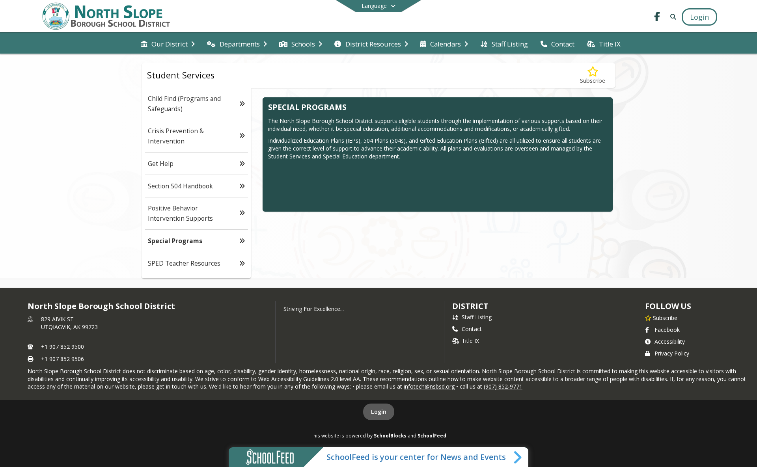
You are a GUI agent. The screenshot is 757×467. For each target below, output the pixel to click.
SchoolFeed (432, 435)
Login (378, 411)
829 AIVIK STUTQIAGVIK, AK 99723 (69, 323)
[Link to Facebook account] (657, 18)
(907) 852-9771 (503, 386)
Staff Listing (477, 317)
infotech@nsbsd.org (429, 386)
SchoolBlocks (390, 435)
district (470, 306)
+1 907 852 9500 (62, 346)
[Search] (671, 16)
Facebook (667, 329)
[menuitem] (168, 43)
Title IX (470, 340)
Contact (472, 329)
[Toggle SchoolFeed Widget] (518, 457)
